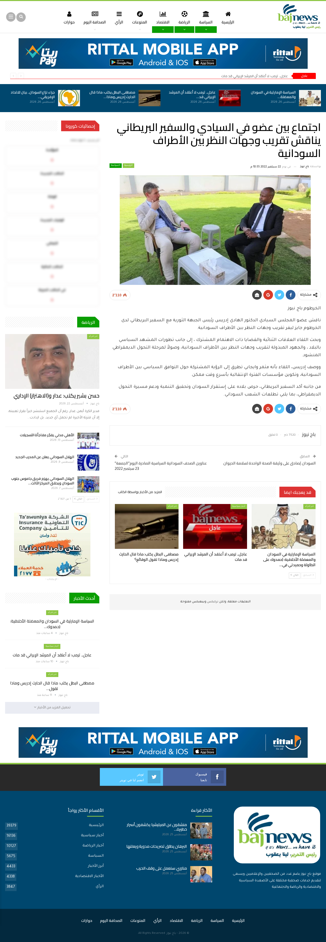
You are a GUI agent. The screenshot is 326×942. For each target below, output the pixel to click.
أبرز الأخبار (96, 866)
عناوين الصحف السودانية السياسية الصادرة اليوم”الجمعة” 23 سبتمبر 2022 (161, 465)
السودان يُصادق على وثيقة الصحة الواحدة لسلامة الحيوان (269, 463)
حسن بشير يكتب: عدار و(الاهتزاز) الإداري (56, 396)
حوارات (69, 22)
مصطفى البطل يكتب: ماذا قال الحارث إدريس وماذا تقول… (52, 685)
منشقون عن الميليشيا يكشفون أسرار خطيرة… (157, 827)
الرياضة (184, 22)
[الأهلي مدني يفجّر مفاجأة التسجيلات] (88, 441)
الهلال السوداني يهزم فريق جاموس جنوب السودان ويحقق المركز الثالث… (42, 480)
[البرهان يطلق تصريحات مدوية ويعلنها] (201, 852)
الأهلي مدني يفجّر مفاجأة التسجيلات (47, 435)
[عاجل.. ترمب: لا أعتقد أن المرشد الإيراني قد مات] (230, 98)
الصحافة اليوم (95, 22)
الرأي (119, 22)
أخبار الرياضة (93, 846)
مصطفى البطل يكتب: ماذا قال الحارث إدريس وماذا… (112, 94)
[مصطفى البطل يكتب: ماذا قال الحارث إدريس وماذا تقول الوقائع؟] (149, 98)
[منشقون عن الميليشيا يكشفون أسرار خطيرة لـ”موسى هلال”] (201, 830)
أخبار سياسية (238, 506)
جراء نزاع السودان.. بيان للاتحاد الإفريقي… (33, 94)
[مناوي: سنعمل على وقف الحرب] (201, 874)
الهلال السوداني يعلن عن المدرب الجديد (44, 457)
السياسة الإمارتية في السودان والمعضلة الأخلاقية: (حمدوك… (52, 623)
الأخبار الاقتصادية (89, 876)
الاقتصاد (163, 22)
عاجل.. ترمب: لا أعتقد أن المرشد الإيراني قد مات (254, 76)
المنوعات (139, 22)
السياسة (206, 22)
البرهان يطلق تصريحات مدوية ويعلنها (156, 846)
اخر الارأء (309, 506)
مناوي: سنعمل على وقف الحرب (161, 868)
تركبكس (212, 602)
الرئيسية (228, 22)
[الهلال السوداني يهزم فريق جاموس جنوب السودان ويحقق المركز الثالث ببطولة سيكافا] (88, 484)
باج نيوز (171, 933)
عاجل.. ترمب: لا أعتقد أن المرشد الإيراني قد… (192, 94)
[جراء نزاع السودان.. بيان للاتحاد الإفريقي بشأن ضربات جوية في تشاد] (69, 98)
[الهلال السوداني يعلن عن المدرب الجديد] (88, 463)
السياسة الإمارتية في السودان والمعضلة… (273, 94)
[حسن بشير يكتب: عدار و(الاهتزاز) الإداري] (52, 361)
